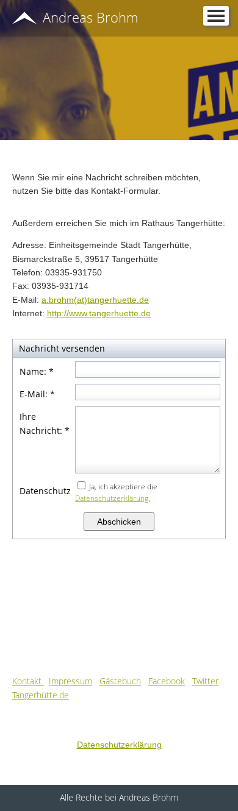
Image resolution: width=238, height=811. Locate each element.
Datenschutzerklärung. (112, 498)
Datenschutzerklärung (119, 744)
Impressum (70, 681)
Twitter (205, 681)
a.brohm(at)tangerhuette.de (95, 300)
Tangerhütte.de (40, 695)
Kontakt (28, 681)
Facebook (166, 681)
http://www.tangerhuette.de (99, 313)
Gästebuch (120, 681)
